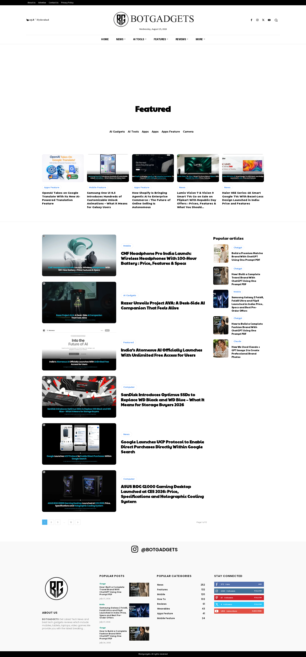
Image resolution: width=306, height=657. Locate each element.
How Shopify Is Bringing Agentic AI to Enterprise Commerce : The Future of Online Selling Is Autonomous (151, 200)
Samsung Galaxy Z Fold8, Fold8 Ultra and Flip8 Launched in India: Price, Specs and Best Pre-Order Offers (248, 303)
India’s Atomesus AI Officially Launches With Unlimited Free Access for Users (161, 352)
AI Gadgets (117, 131)
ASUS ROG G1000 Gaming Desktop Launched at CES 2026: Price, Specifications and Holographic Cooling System (162, 493)
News (182, 187)
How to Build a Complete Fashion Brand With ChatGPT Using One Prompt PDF (247, 328)
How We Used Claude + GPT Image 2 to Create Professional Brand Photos (246, 351)
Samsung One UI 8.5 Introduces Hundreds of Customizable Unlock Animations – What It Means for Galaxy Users (107, 200)
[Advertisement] (153, 67)
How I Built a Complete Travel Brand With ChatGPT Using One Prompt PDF (246, 279)
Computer (129, 387)
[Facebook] (251, 20)
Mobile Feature (97, 187)
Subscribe (257, 611)
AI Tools (133, 131)
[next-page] (77, 522)
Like (260, 584)
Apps (145, 131)
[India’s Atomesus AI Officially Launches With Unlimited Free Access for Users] (79, 349)
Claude (237, 341)
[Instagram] (257, 20)
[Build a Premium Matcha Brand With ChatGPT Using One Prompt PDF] (220, 253)
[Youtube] (269, 20)
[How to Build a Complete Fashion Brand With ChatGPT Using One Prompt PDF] (220, 325)
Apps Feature (171, 131)
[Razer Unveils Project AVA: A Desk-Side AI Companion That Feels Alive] (79, 302)
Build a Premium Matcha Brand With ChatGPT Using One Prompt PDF (247, 256)
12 (71, 522)
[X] (263, 20)
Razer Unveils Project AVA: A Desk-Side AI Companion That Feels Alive (163, 305)
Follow (258, 591)
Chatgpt (238, 247)
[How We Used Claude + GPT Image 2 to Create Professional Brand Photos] (220, 348)
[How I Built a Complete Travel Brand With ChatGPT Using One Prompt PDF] (220, 276)
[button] (276, 20)
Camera (188, 131)
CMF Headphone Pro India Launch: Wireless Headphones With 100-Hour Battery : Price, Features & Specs (159, 258)
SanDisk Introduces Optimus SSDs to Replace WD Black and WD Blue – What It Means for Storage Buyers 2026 (162, 399)
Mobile (127, 245)
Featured (128, 342)
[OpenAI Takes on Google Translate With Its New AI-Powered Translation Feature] (63, 168)
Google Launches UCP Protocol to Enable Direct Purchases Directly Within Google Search (162, 446)
